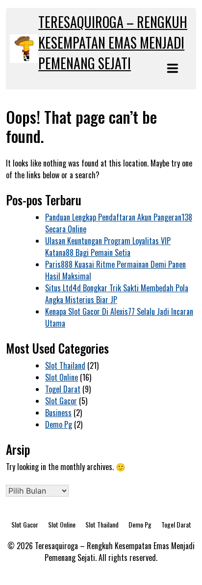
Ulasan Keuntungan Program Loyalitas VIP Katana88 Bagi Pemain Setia (108, 246)
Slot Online (61, 377)
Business (58, 412)
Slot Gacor (61, 401)
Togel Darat (62, 389)
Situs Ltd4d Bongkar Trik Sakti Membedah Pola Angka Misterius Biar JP (116, 294)
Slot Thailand (65, 365)
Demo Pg (58, 424)
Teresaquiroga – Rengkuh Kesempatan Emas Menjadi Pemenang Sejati (112, 42)
